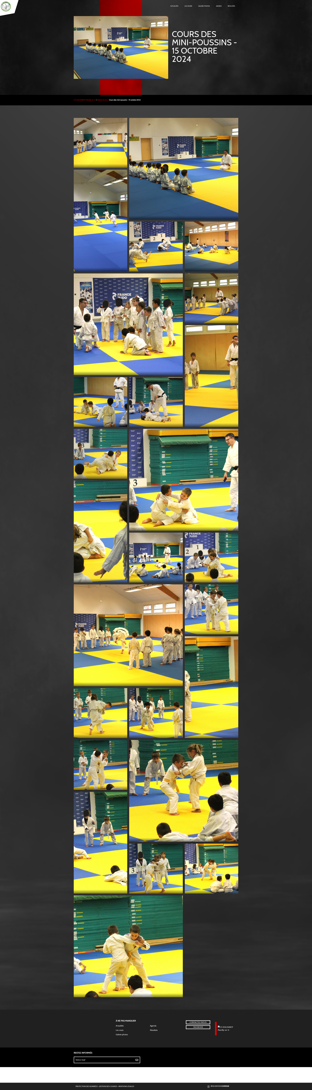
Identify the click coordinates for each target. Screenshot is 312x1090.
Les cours (188, 6)
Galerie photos (204, 6)
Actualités (174, 6)
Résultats (231, 6)
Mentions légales (126, 1086)
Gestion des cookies (108, 1086)
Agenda (219, 6)
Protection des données (87, 1086)
